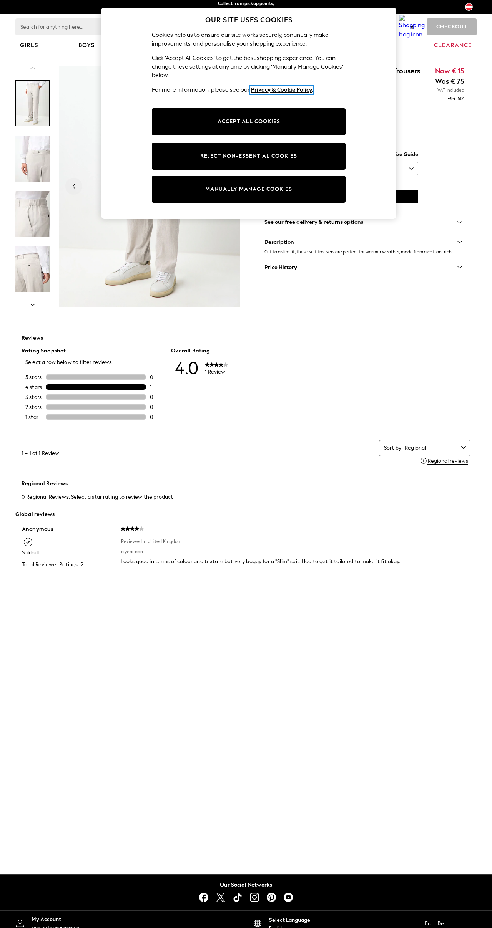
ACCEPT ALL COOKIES (249, 121)
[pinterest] (271, 897)
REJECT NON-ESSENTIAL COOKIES (248, 156)
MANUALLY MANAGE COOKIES (248, 189)
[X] (220, 897)
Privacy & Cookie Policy (281, 89)
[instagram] (254, 897)
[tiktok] (237, 897)
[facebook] (203, 897)
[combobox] (431, 448)
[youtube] (288, 897)
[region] (248, 113)
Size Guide (405, 154)
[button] (364, 242)
